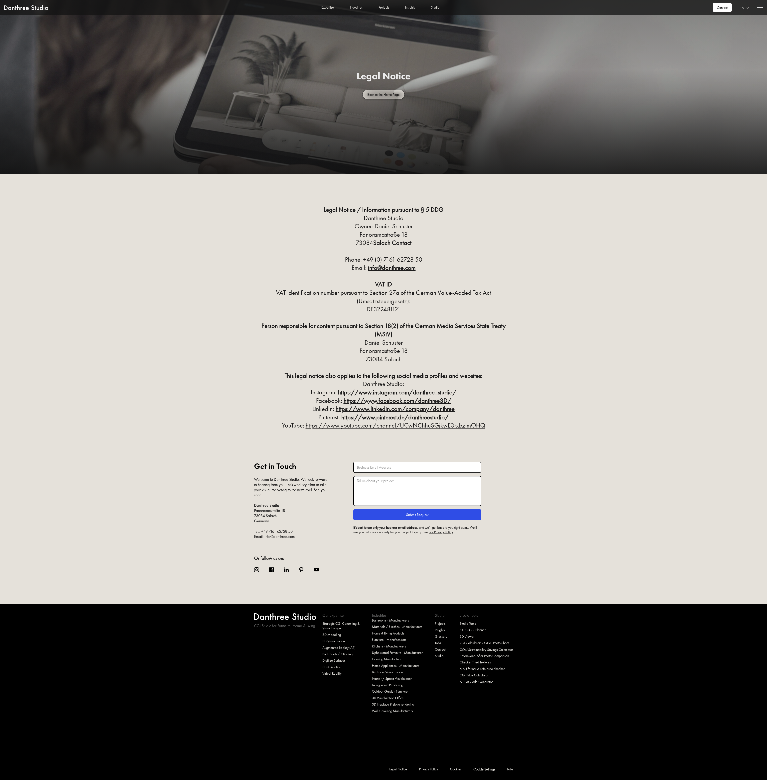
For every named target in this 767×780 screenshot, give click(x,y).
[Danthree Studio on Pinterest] (301, 569)
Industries (356, 7)
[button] (327, 7)
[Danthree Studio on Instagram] (256, 569)
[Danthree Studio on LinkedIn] (286, 569)
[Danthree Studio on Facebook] (271, 569)
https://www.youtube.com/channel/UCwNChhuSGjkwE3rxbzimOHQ (395, 425)
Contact (722, 7)
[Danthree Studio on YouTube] (316, 569)
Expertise (327, 7)
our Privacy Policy (441, 532)
